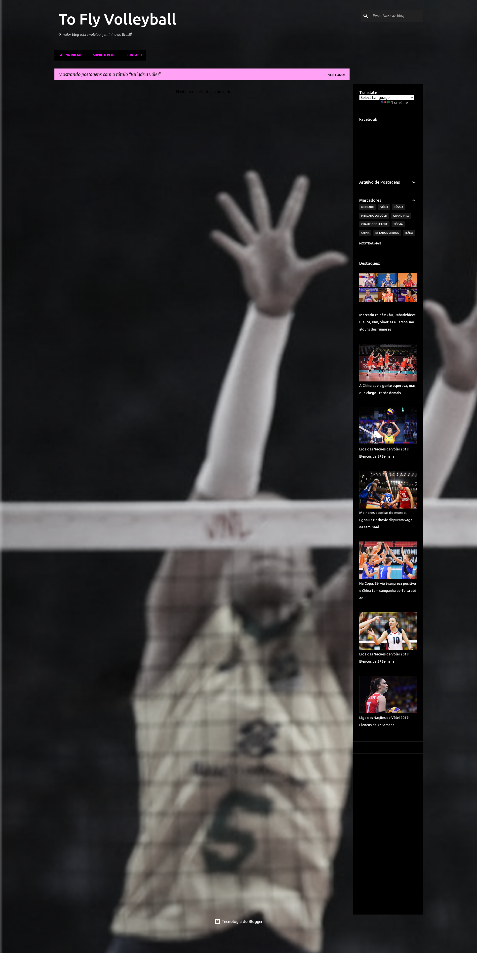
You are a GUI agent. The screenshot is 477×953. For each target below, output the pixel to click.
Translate (399, 103)
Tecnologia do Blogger (242, 921)
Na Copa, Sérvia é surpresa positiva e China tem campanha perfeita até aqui (387, 590)
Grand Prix (401, 215)
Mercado (367, 206)
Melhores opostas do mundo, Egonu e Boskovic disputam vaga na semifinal (385, 520)
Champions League (374, 224)
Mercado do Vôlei (374, 215)
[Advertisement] (388, 834)
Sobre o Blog (104, 55)
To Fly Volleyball (117, 19)
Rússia (398, 206)
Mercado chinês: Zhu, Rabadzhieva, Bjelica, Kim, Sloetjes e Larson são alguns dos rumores (388, 322)
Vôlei (384, 206)
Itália (409, 232)
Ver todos (337, 74)
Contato (134, 55)
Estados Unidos (387, 232)
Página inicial (70, 55)
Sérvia (398, 224)
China (365, 232)
